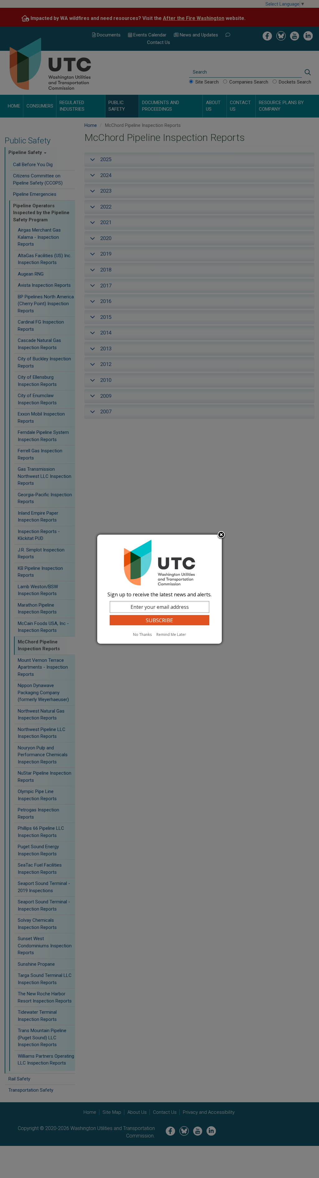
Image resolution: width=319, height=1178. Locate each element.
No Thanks (142, 634)
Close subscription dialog (221, 535)
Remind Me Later (171, 634)
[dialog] (159, 589)
